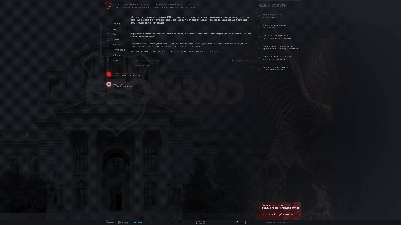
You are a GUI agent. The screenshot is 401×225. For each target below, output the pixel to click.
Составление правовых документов (275, 26)
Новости (117, 45)
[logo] (108, 5)
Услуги (116, 29)
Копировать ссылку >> (242, 61)
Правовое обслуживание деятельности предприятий (277, 36)
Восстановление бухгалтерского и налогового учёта (280, 68)
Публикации (119, 50)
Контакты (118, 60)
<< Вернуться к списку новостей (145, 61)
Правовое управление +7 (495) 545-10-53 (173, 4)
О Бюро (117, 55)
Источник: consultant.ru (139, 65)
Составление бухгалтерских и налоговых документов (278, 58)
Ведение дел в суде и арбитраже (273, 15)
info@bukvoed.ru (126, 7)
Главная (117, 24)
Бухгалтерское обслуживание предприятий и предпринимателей (281, 47)
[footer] (138, 222)
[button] (296, 218)
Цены (116, 39)
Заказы (117, 34)
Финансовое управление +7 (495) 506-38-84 (174, 7)
